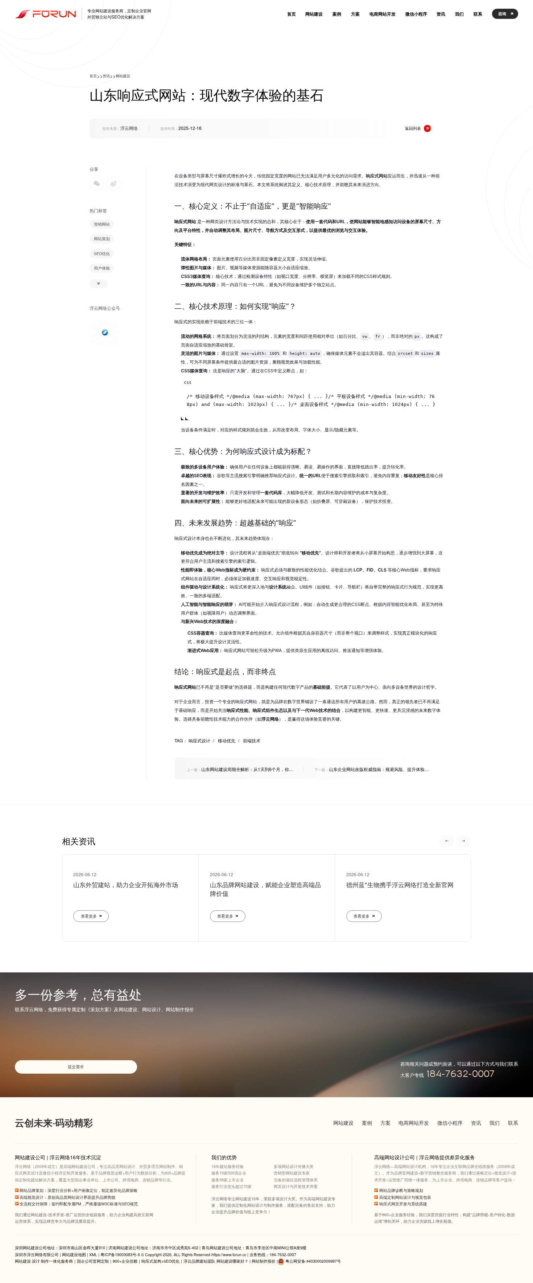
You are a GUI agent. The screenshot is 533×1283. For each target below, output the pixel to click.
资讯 (106, 75)
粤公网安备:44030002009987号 (313, 1261)
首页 (93, 75)
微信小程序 (450, 1122)
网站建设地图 (74, 1254)
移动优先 (228, 740)
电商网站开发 (413, 1122)
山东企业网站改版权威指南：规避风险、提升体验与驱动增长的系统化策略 (371, 769)
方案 (385, 1122)
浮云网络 (129, 128)
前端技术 (251, 740)
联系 (513, 1122)
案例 (367, 1122)
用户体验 (102, 268)
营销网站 (102, 224)
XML (93, 1254)
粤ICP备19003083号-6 (120, 1254)
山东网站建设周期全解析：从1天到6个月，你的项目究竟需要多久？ (240, 769)
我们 (494, 1122)
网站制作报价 (264, 1261)
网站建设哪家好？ (232, 1261)
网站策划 (102, 238)
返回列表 (413, 128)
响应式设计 (201, 740)
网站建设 (123, 75)
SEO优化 (102, 253)
